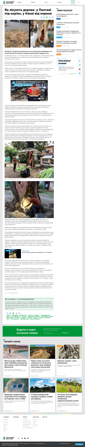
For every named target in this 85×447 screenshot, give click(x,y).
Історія (59, 346)
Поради (35, 317)
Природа (36, 315)
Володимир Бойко (27, 424)
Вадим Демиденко (27, 422)
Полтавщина (10, 317)
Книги (34, 422)
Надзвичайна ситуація (47, 316)
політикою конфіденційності (52, 443)
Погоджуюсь (79, 444)
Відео (8, 316)
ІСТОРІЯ (59, 45)
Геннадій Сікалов (26, 421)
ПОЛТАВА (8, 250)
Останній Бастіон (16, 316)
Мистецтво (35, 424)
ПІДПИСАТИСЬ (73, 73)
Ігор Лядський (26, 426)
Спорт (4, 427)
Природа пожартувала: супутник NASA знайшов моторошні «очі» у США (15, 397)
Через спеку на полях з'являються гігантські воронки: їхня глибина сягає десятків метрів (41, 364)
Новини (9, 315)
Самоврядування (45, 315)
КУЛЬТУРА (59, 2)
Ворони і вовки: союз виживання (67, 362)
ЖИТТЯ (73, 2)
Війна (4, 426)
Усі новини (5, 419)
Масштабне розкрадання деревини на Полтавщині (37, 252)
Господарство (15, 319)
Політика (5, 421)
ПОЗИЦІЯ (33, 2)
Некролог (35, 426)
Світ (6, 346)
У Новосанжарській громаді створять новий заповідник (42, 397)
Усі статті (35, 419)
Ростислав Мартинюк (28, 427)
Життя (32, 346)
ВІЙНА (58, 27)
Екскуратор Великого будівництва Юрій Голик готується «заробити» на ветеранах (68, 32)
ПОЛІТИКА (59, 37)
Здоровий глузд (24, 319)
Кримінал (5, 424)
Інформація (15, 315)
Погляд (41, 317)
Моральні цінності (35, 319)
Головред (25, 419)
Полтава (17, 317)
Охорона (29, 317)
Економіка (5, 422)
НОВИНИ (19, 2)
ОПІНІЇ (46, 2)
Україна (24, 316)
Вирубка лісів (23, 315)
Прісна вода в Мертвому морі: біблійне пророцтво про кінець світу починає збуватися (15, 364)
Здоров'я (23, 317)
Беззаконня (47, 317)
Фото (8, 319)
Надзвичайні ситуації (33, 316)
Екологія (30, 315)
